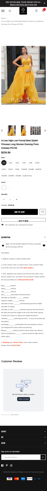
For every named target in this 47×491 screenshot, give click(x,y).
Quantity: (4, 194)
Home (3, 18)
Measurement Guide (26, 280)
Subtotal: (4, 205)
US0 (4, 163)
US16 (17, 169)
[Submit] (42, 457)
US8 (30, 163)
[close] (44, 3)
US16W (24, 169)
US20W (38, 169)
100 (6, 225)
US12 (4, 169)
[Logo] (23, 10)
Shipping (6, 342)
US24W (11, 176)
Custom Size (27, 176)
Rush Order (16, 345)
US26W (18, 176)
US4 (17, 163)
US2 (10, 163)
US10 (37, 163)
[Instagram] (11, 465)
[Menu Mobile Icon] (3, 11)
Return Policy (18, 342)
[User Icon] (36, 11)
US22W (4, 176)
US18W (31, 169)
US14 (11, 169)
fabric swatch (28, 268)
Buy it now (23, 220)
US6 (23, 163)
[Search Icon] (10, 11)
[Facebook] (2, 465)
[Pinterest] (7, 465)
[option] (23, 75)
